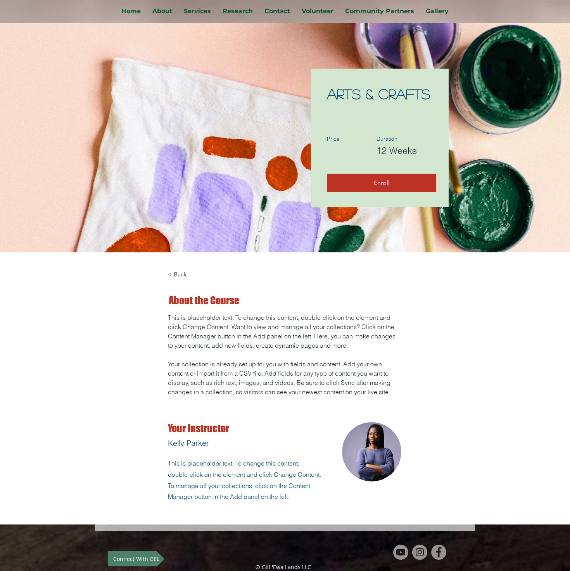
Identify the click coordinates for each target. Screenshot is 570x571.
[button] (381, 183)
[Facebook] (438, 552)
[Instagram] (419, 552)
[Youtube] (400, 552)
